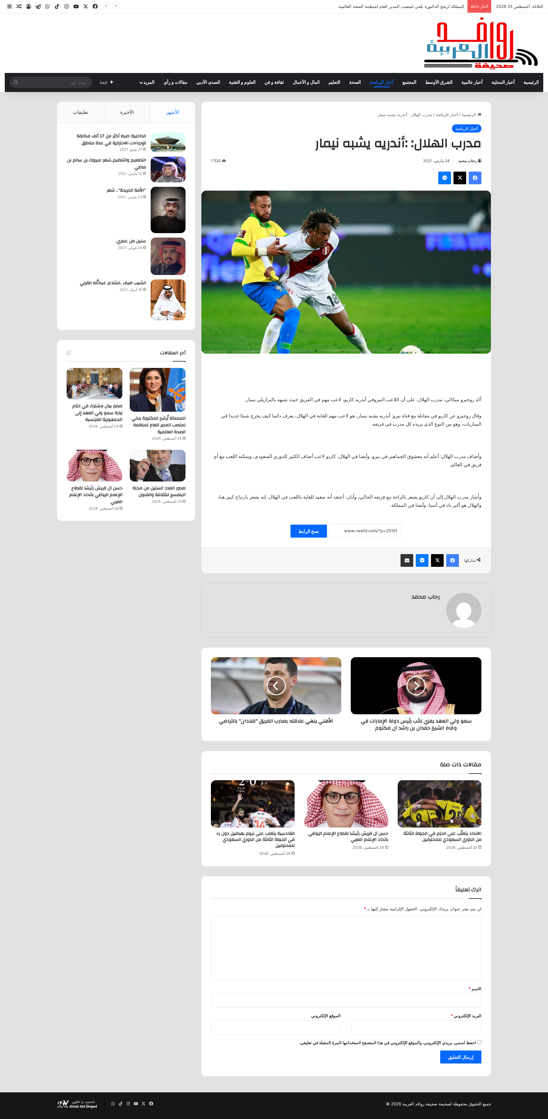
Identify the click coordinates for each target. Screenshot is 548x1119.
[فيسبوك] (475, 178)
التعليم (334, 82)
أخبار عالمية (472, 82)
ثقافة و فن (274, 82)
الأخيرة (127, 112)
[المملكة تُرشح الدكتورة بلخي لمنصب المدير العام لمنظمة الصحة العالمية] (158, 390)
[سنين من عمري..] (168, 256)
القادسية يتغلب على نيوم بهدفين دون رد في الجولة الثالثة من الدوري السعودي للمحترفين (255, 839)
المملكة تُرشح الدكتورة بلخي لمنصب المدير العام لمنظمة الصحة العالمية (159, 425)
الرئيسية (531, 82)
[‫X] (459, 178)
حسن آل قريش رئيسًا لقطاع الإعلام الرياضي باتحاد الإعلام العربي (348, 836)
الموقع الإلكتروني (326, 1015)
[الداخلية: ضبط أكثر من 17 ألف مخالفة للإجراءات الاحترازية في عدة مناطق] (168, 142)
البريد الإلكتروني (466, 1015)
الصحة (355, 82)
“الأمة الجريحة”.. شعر (126, 190)
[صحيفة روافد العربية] (481, 43)
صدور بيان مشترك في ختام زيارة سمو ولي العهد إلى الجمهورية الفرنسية (97, 413)
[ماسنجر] (444, 178)
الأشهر (172, 112)
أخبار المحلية (503, 82)
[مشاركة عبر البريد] (407, 560)
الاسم (474, 988)
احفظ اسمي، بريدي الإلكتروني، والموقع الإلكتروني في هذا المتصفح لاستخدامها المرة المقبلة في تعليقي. (387, 1042)
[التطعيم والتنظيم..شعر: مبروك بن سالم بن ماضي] (168, 169)
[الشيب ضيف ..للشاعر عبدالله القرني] (168, 299)
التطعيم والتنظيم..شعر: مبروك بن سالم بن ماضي (106, 163)
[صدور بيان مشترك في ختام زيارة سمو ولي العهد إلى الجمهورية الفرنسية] (94, 383)
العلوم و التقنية (242, 82)
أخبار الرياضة (382, 82)
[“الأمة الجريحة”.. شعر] (168, 210)
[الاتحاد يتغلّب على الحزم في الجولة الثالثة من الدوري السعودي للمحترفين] (439, 804)
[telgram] (38, 6)
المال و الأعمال (306, 82)
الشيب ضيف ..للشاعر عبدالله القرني (113, 283)
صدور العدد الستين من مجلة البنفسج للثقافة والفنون (159, 491)
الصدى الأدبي (208, 82)
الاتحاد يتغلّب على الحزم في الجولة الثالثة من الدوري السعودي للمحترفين (442, 836)
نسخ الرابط (308, 531)
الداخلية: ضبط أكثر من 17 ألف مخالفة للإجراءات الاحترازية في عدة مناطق (111, 139)
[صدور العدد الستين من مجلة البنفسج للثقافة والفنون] (158, 465)
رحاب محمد (467, 160)
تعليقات (80, 112)
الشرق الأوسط (439, 82)
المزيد (148, 82)
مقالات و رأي (175, 82)
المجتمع (409, 82)
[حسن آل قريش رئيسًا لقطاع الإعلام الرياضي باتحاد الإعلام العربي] (346, 804)
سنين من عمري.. (130, 241)
